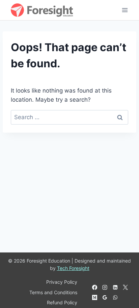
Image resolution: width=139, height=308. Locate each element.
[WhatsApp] (115, 298)
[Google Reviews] (105, 298)
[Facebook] (95, 287)
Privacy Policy (61, 282)
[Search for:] (69, 117)
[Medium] (95, 298)
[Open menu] (124, 10)
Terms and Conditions (53, 292)
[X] (125, 287)
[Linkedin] (115, 287)
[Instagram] (105, 287)
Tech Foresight (73, 268)
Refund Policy (62, 302)
